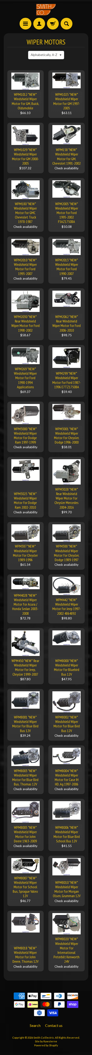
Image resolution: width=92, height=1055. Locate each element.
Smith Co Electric (43, 1037)
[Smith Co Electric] (46, 9)
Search (35, 1025)
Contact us (54, 1025)
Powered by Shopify (46, 1045)
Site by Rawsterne (46, 1041)
